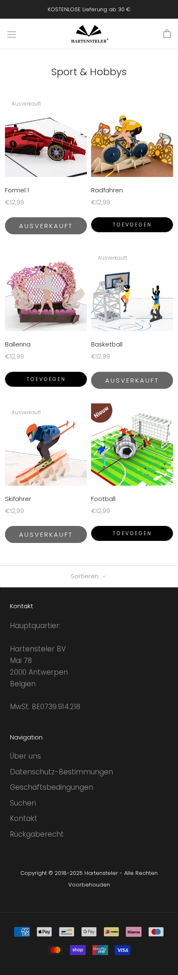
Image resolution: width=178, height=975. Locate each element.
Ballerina (18, 344)
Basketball (107, 344)
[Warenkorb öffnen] (167, 34)
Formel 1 (17, 190)
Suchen (23, 803)
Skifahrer (18, 498)
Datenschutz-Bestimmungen (61, 772)
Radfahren (107, 190)
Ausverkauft (46, 225)
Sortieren (85, 576)
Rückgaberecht (37, 834)
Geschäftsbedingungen (51, 787)
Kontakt (23, 818)
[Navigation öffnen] (11, 33)
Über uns (25, 756)
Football (103, 498)
